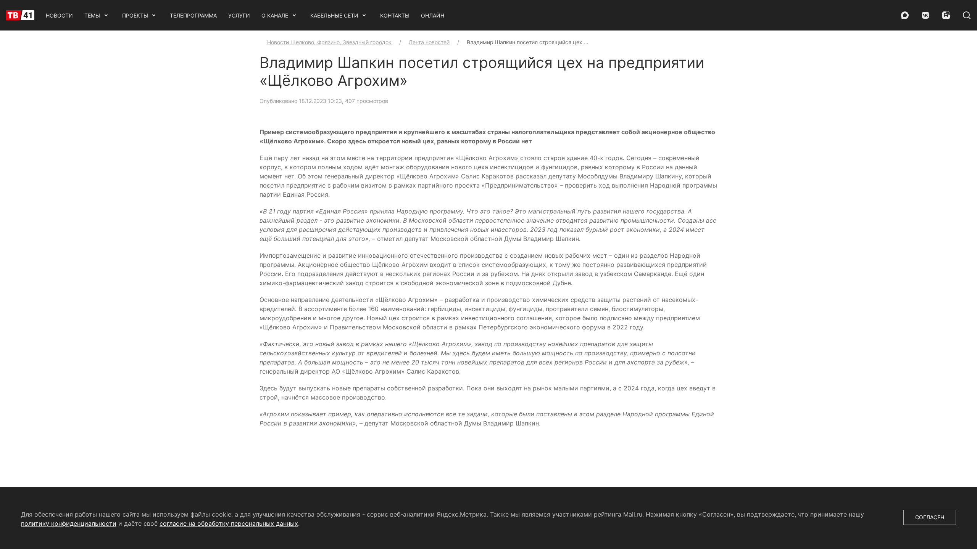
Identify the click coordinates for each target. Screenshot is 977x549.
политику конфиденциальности (68, 523)
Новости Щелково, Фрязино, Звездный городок (329, 42)
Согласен (929, 517)
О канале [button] (274, 15)
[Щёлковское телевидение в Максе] (904, 15)
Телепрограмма (193, 15)
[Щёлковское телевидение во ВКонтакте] (925, 15)
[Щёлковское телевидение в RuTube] (946, 15)
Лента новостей (429, 42)
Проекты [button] (135, 15)
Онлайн (432, 15)
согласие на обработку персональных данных (229, 523)
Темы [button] (92, 15)
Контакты (395, 15)
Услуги (239, 15)
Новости (59, 15)
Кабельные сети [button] (334, 15)
